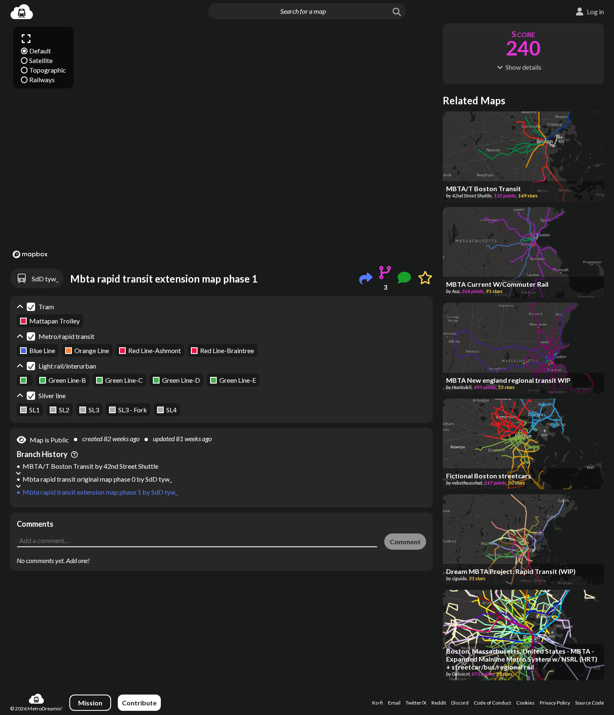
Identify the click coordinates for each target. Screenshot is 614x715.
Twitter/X (416, 703)
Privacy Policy (555, 703)
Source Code (589, 703)
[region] (221, 142)
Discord (460, 703)
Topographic (47, 70)
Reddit (438, 703)
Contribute (139, 703)
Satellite (41, 60)
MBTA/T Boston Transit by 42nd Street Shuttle (90, 466)
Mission (90, 703)
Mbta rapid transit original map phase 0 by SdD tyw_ (97, 479)
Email (394, 703)
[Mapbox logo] (30, 254)
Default (40, 51)
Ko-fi (377, 703)
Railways (42, 79)
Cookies (525, 703)
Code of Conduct (492, 703)
